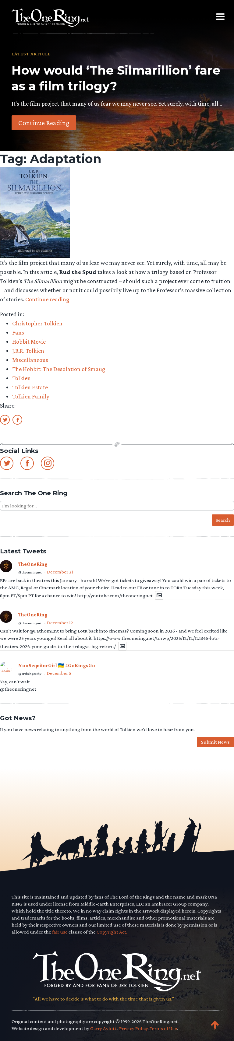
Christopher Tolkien (37, 323)
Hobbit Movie (29, 341)
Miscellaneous (30, 359)
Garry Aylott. (103, 1028)
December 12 (60, 622)
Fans (18, 332)
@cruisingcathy (29, 673)
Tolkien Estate (30, 387)
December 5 (59, 673)
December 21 (60, 571)
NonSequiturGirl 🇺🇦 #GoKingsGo (56, 665)
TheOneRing (33, 564)
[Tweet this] (5, 419)
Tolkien (21, 378)
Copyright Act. (112, 932)
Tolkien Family (30, 396)
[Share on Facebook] (17, 419)
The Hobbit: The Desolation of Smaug (58, 369)
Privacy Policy (133, 1028)
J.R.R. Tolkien (28, 350)
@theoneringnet (30, 572)
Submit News (215, 742)
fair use (60, 932)
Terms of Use (163, 1028)
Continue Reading (43, 123)
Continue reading (47, 299)
